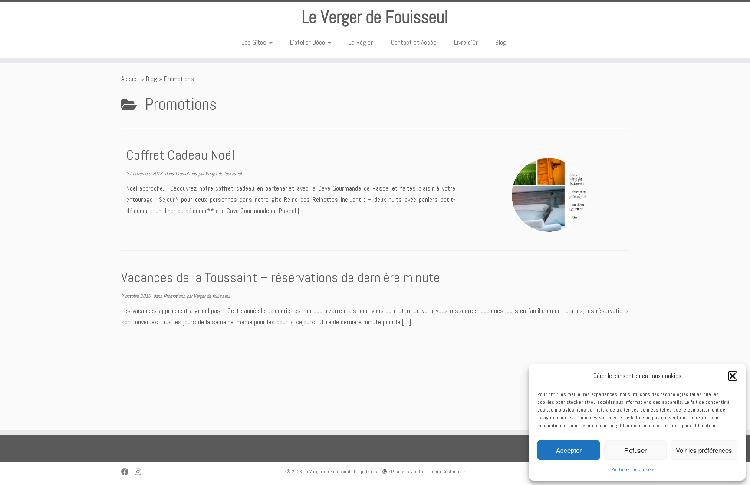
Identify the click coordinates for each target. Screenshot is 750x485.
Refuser (635, 450)
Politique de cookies (633, 469)
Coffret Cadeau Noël (180, 155)
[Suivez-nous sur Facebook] (128, 472)
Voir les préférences (704, 450)
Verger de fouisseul (223, 173)
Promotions (186, 173)
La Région (361, 42)
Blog (501, 42)
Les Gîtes (254, 42)
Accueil (130, 78)
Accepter (569, 450)
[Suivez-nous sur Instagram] (141, 472)
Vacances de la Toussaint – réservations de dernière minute (280, 277)
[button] (732, 376)
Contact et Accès (414, 42)
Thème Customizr (445, 472)
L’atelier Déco (308, 42)
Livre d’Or (466, 42)
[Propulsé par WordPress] (385, 470)
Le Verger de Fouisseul (375, 17)
